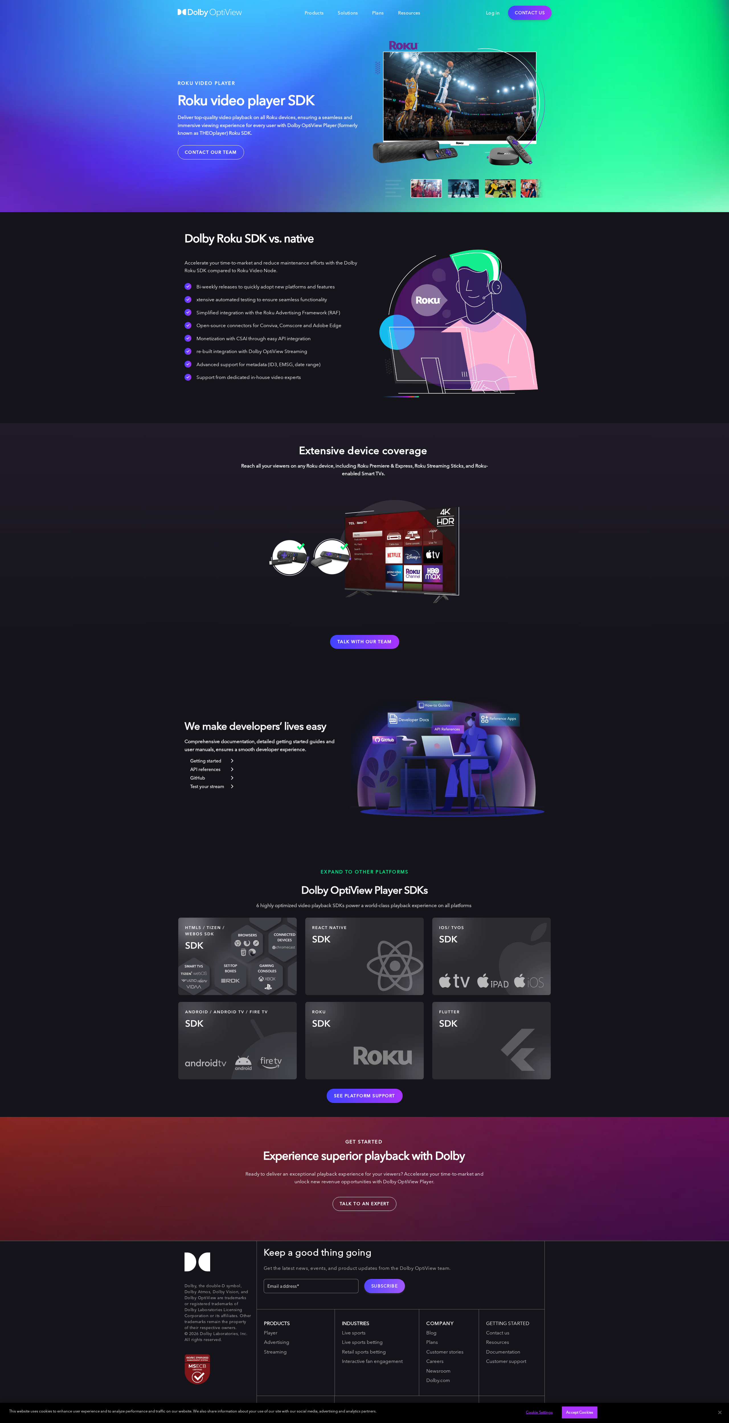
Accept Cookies (579, 1412)
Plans (378, 13)
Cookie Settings (539, 1412)
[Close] (720, 1412)
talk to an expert (361, 1202)
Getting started (205, 761)
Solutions (348, 13)
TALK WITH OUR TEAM (364, 641)
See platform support (364, 1095)
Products (314, 13)
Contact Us (530, 12)
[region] (364, 1413)
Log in (492, 13)
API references (205, 769)
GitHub (197, 778)
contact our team (211, 152)
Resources (409, 13)
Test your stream (207, 786)
